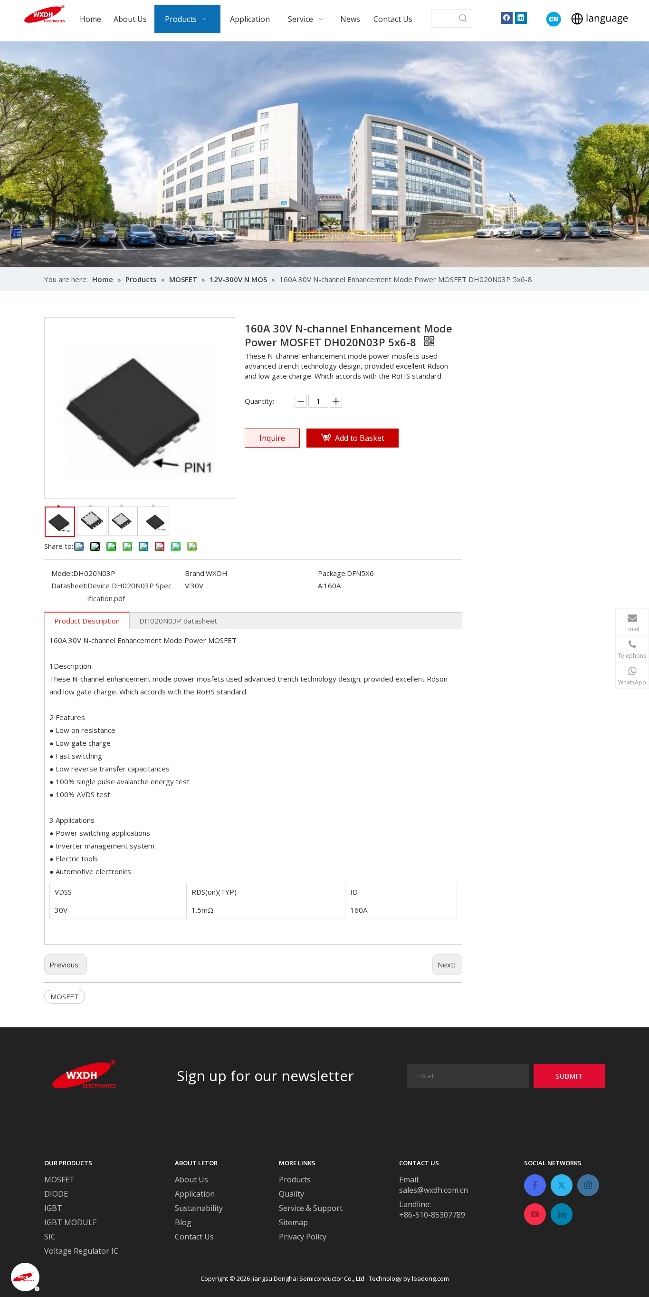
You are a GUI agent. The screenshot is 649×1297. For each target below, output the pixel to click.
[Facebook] (507, 17)
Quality (291, 1194)
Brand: (195, 573)
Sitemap (293, 1222)
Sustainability (199, 1208)
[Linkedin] (521, 17)
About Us (191, 1179)
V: (188, 585)
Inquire (272, 438)
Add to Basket (359, 438)
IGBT (53, 1208)
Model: (62, 573)
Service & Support (311, 1208)
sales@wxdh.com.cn (433, 1190)
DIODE (56, 1194)
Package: (332, 573)
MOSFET (64, 996)
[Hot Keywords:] (463, 18)
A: (321, 585)
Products (295, 1179)
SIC (50, 1236)
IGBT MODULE (70, 1222)
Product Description (87, 620)
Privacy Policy (302, 1236)
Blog (183, 1222)
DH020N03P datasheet (178, 620)
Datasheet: (69, 585)
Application (195, 1194)
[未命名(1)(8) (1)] (553, 19)
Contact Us (194, 1236)
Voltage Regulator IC (81, 1251)
